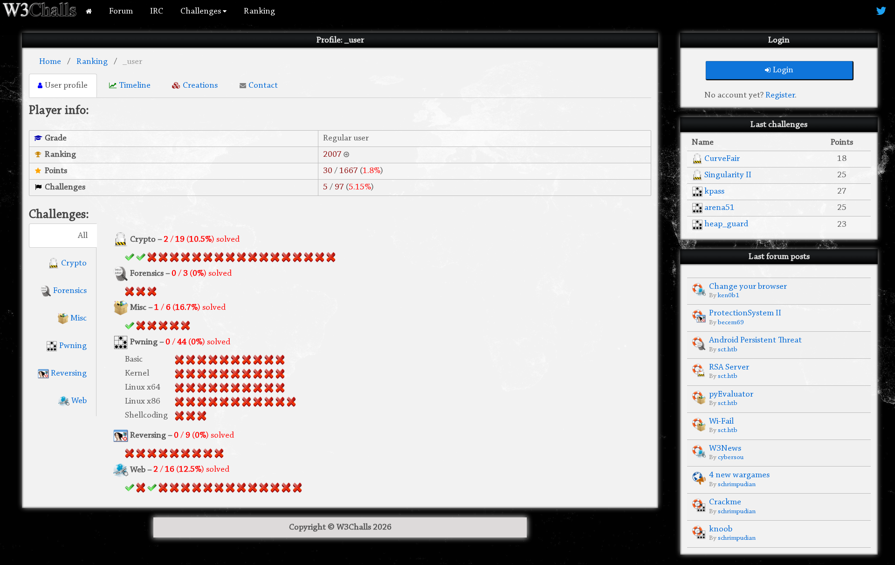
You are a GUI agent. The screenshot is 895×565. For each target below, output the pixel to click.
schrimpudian (737, 484)
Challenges (201, 11)
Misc (78, 318)
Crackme (725, 502)
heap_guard (726, 224)
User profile (66, 85)
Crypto (73, 263)
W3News (725, 448)
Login (783, 70)
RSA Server (729, 367)
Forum (121, 11)
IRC (156, 11)
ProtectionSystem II (745, 313)
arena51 (719, 207)
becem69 (731, 322)
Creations (200, 85)
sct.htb (727, 349)
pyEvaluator (731, 394)
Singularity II (727, 175)
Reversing (68, 373)
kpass (714, 191)
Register (780, 95)
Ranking (259, 11)
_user (132, 61)
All (83, 235)
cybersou (731, 457)
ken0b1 (728, 295)
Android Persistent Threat (755, 340)
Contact (263, 85)
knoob (720, 529)
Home (50, 61)
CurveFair (722, 158)
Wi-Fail (721, 421)
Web (78, 401)
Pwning (72, 346)
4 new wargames (739, 475)
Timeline (135, 85)
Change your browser (748, 286)
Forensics (69, 290)
